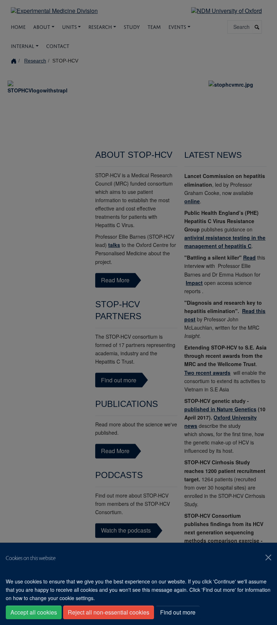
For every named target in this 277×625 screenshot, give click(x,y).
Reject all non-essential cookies (108, 612)
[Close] (268, 557)
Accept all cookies (33, 612)
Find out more (177, 612)
